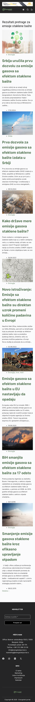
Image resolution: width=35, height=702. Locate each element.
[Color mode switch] (23, 10)
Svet (17, 372)
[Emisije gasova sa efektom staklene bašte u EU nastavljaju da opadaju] (17, 359)
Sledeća (5, 591)
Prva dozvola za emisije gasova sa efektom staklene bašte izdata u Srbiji (17, 152)
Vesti (22, 372)
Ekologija (11, 55)
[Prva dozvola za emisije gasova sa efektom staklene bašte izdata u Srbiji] (17, 123)
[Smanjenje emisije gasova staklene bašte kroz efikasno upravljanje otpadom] (17, 515)
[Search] (27, 9)
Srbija (10, 136)
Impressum (18, 678)
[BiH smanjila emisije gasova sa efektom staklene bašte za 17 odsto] (17, 438)
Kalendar (18, 680)
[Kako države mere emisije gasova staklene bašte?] (17, 202)
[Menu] (32, 10)
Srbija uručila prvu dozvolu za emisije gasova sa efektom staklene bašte (17, 71)
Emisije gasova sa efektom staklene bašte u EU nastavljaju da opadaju (17, 389)
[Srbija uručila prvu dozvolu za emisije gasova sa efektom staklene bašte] (17, 42)
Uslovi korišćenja (18, 675)
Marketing (18, 673)
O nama (18, 671)
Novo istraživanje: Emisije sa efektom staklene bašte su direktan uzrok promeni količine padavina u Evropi (17, 304)
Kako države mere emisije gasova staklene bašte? (17, 226)
